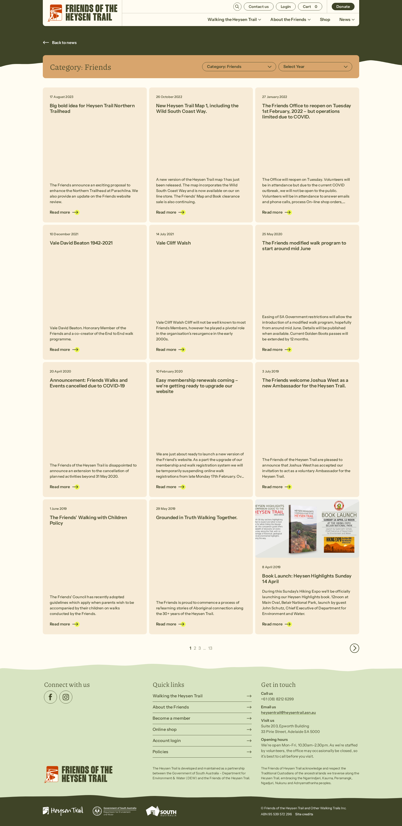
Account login (167, 740)
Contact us (259, 6)
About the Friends (288, 19)
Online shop (165, 729)
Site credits (304, 814)
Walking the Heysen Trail (232, 19)
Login (286, 6)
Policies (160, 751)
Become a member (172, 718)
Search (237, 7)
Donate (343, 6)
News (344, 19)
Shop (325, 19)
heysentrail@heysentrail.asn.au (288, 712)
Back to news (64, 42)
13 (210, 648)
